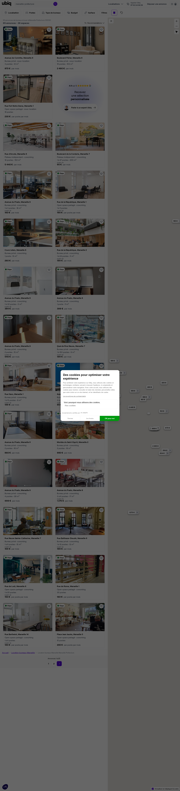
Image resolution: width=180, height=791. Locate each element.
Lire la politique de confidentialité (74, 396)
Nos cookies (70, 405)
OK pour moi (109, 418)
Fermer (70, 418)
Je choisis (90, 418)
